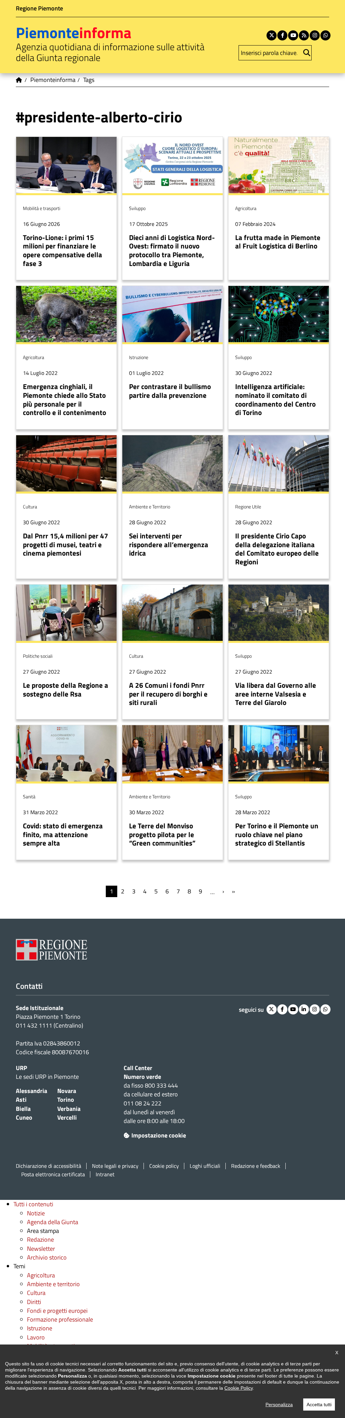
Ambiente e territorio (53, 1284)
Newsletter (41, 1248)
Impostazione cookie (158, 1135)
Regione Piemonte (39, 8)
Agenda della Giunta (52, 1222)
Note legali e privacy (115, 1166)
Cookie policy (164, 1166)
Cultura (36, 1292)
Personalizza (279, 1404)
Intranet (105, 1174)
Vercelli (67, 1117)
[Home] (19, 80)
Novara (66, 1090)
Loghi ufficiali (205, 1166)
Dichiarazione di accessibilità (48, 1166)
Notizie (36, 1213)
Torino (65, 1099)
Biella (23, 1108)
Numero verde (142, 1076)
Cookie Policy (238, 1388)
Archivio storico (47, 1257)
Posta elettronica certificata (53, 1174)
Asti (21, 1099)
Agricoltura (41, 1275)
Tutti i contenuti (33, 1204)
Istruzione (39, 1328)
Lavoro (36, 1337)
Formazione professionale (60, 1319)
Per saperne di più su (66, 208)
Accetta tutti (319, 1404)
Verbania (69, 1108)
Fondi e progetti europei (57, 1310)
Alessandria (31, 1090)
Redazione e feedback (255, 1166)
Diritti (34, 1301)
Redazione (40, 1239)
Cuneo (24, 1117)
